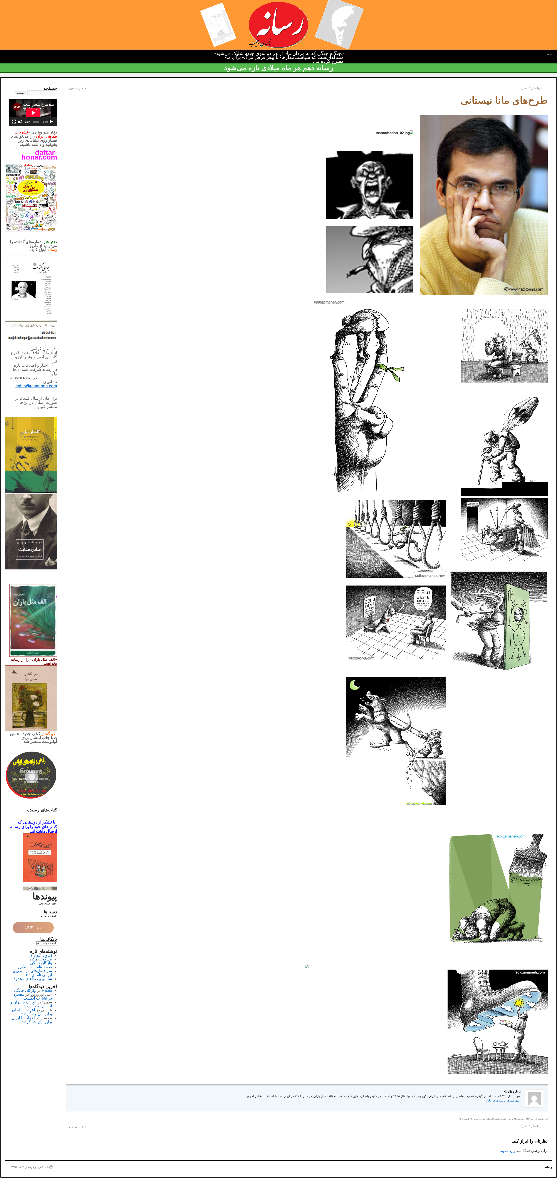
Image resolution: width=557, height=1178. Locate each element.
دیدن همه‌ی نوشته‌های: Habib (500, 1100)
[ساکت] (20, 122)
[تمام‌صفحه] (14, 122)
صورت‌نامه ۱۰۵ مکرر (34, 967)
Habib (47, 990)
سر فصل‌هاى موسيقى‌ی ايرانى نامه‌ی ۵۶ (32, 973)
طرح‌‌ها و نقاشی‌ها (524, 1118)
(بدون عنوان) (41, 955)
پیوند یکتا (480, 1118)
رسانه (548, 1167)
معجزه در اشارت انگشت (32, 996)
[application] (33, 112)
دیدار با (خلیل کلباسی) (534, 88)
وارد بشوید (507, 1151)
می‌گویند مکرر (40, 959)
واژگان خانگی (41, 963)
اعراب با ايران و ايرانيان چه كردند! (31, 1004)
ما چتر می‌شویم (76, 88)
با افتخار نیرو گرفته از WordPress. (30, 1167)
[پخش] (51, 122)
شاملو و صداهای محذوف (32, 979)
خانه (549, 53)
